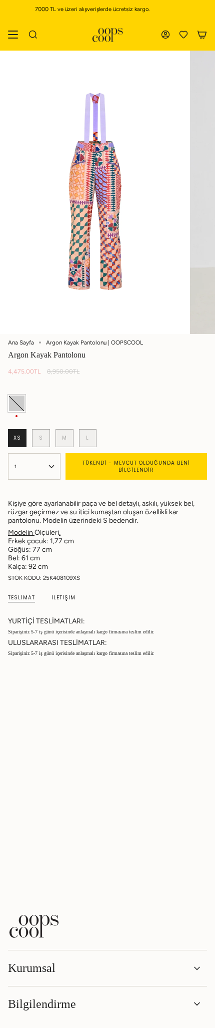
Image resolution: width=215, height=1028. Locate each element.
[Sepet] (202, 34)
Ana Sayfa (21, 342)
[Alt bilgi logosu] (34, 926)
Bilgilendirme (42, 1003)
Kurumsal (32, 967)
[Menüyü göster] (13, 34)
